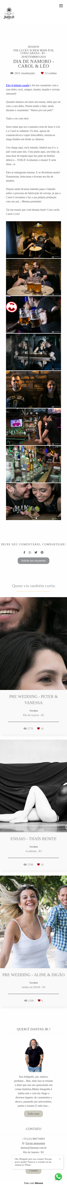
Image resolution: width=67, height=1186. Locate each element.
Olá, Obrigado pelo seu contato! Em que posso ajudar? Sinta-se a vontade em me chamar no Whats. (33, 1162)
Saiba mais (33, 1113)
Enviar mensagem (35, 1143)
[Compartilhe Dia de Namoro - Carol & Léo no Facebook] (24, 552)
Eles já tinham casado (17, 85)
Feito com (33, 1183)
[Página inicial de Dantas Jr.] (9, 13)
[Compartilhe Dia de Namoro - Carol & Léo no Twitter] (36, 552)
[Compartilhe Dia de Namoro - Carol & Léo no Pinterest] (42, 552)
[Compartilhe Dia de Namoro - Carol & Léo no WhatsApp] (30, 552)
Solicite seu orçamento (33, 560)
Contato (33, 1170)
